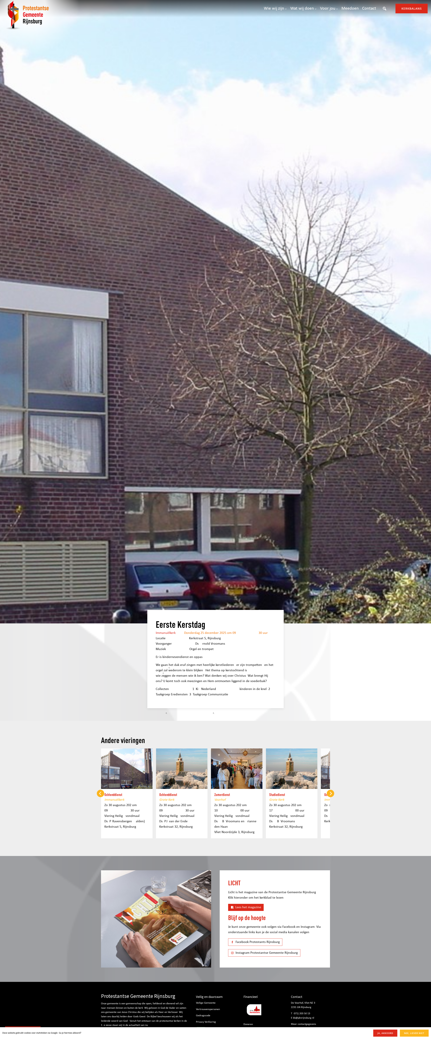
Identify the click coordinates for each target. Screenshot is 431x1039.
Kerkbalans (411, 8)
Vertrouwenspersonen (208, 1009)
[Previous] (100, 793)
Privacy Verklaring (206, 1022)
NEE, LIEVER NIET (414, 1033)
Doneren (248, 1024)
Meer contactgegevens (303, 1024)
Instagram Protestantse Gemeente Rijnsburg (267, 953)
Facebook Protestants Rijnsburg (258, 942)
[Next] (330, 793)
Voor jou (327, 8)
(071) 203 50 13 (301, 1013)
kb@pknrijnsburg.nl (303, 1018)
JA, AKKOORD (385, 1033)
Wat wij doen (302, 8)
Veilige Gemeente (206, 1003)
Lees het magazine (248, 907)
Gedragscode (203, 1015)
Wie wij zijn (274, 8)
